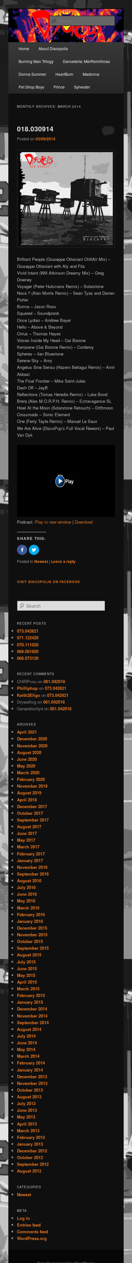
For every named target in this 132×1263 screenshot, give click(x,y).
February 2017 (31, 854)
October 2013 (30, 1090)
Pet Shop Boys (31, 87)
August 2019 (29, 793)
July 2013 (26, 1103)
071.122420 (27, 638)
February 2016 (31, 914)
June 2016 (27, 894)
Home (24, 48)
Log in (23, 1218)
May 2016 (26, 901)
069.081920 (27, 651)
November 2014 (32, 1016)
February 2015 (31, 995)
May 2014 (26, 1049)
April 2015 (27, 982)
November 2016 (32, 867)
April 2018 (27, 800)
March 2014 (28, 1056)
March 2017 (28, 847)
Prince (59, 87)
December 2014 (32, 1009)
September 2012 (33, 1164)
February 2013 (31, 1137)
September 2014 (33, 1022)
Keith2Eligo (28, 695)
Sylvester (82, 87)
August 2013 (29, 1097)
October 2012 (30, 1157)
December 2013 (32, 1076)
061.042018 (54, 681)
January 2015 (30, 1002)
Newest (41, 561)
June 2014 (27, 1043)
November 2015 (32, 935)
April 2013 (27, 1124)
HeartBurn (64, 74)
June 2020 (27, 759)
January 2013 (30, 1144)
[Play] (66, 515)
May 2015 (26, 975)
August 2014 (29, 1029)
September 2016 (33, 874)
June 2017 (27, 833)
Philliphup (27, 688)
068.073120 (27, 658)
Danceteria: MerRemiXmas (86, 61)
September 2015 (33, 948)
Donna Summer (32, 74)
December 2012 (32, 1151)
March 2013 (28, 1130)
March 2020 (28, 772)
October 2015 (30, 941)
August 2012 (29, 1171)
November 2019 (32, 786)
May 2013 (26, 1117)
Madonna (91, 74)
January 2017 (30, 860)
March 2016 (28, 908)
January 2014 (30, 1070)
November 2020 (32, 746)
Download (84, 522)
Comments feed (32, 1231)
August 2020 (29, 752)
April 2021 (27, 732)
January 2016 (30, 921)
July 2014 (26, 1036)
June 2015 (27, 968)
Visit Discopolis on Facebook (48, 582)
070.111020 (27, 645)
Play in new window (53, 522)
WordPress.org (32, 1238)
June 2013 (27, 1110)
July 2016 (26, 887)
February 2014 (31, 1063)
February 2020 (31, 779)
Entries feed (29, 1225)
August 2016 (29, 880)
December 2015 (32, 928)
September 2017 (33, 820)
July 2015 (26, 962)
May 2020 (26, 766)
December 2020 (32, 739)
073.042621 (27, 631)
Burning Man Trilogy (36, 61)
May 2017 (26, 840)
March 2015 (28, 989)
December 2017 (32, 806)
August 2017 (29, 826)
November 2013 (32, 1083)
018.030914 (35, 128)
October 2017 (30, 813)
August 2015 (29, 955)
